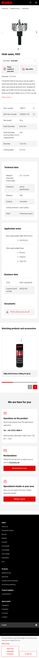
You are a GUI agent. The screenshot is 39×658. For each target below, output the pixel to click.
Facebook (5, 609)
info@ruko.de (14, 462)
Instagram (5, 605)
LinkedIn (4, 617)
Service (4, 534)
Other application (12, 248)
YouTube (5, 613)
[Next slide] (36, 32)
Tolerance (10, 187)
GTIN (8, 283)
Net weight (7, 120)
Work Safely (6, 554)
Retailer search (19, 499)
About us (5, 526)
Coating (9, 201)
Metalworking (15, 8)
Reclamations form (19, 468)
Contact (4, 542)
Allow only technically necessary (10, 651)
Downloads (5, 546)
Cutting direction (12, 208)
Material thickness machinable (10, 178)
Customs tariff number (11, 290)
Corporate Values (7, 530)
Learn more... (6, 643)
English (4, 625)
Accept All (28, 654)
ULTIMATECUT (6, 594)
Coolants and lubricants (10, 581)
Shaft (8, 214)
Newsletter (5, 558)
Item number (8, 108)
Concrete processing (8, 584)
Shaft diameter (9, 126)
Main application (12, 236)
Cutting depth (8, 150)
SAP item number (10, 114)
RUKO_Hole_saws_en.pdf (19, 312)
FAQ (3, 561)
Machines (5, 577)
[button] (18, 49)
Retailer (4, 538)
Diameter (6, 144)
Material (9, 195)
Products (5, 8)
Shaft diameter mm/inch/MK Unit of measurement (11, 135)
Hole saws (25, 8)
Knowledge (5, 550)
